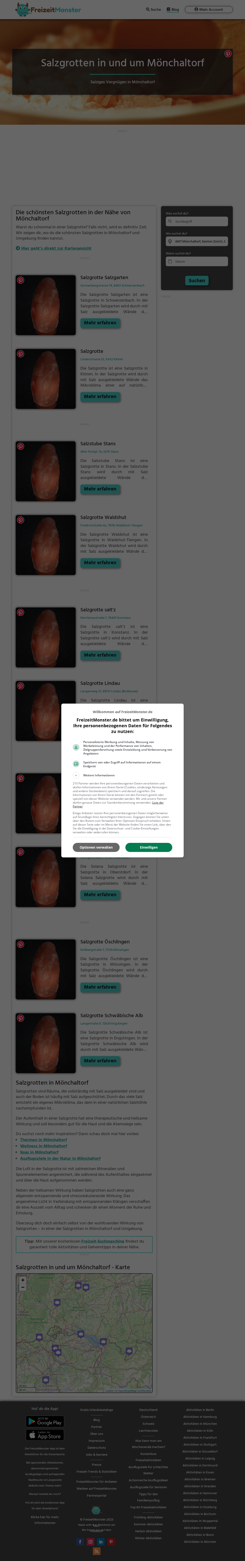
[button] (122, 775)
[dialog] (122, 780)
